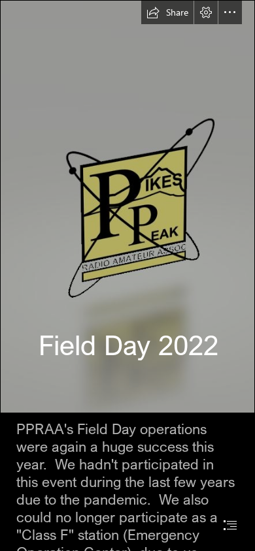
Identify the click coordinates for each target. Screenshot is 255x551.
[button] (167, 12)
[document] (127, 275)
